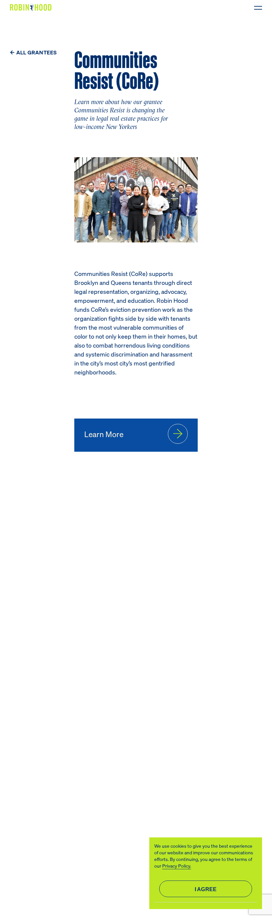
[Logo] (32, 7)
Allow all (205, 889)
